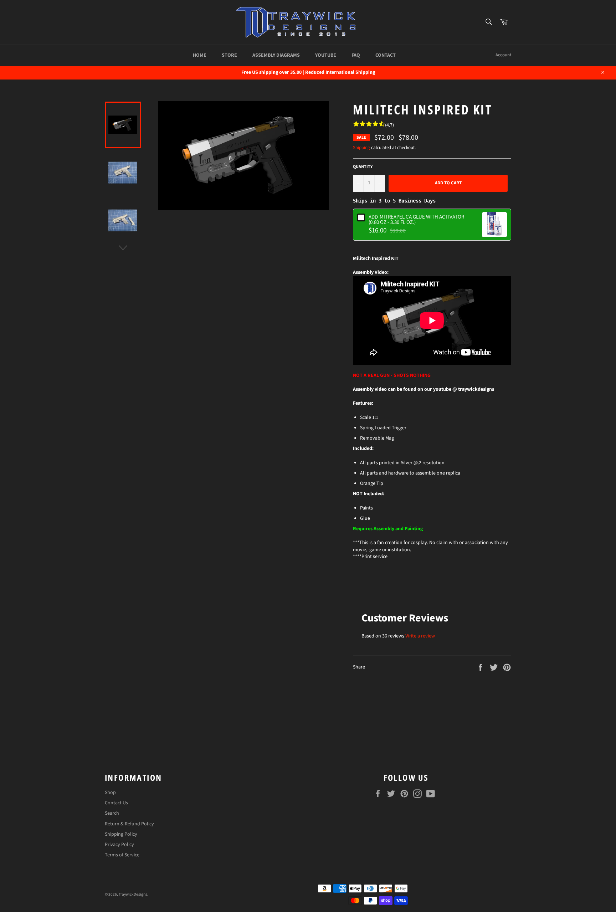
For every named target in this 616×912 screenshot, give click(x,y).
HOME (199, 55)
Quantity (363, 167)
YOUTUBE (325, 55)
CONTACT (385, 55)
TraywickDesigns (133, 894)
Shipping (361, 147)
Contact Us (116, 802)
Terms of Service (122, 855)
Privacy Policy (119, 844)
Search (112, 813)
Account (503, 55)
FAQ (355, 55)
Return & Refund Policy (129, 824)
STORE (229, 55)
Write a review (420, 636)
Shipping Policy (121, 834)
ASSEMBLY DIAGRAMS (276, 55)
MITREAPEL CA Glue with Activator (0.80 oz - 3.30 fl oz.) (416, 219)
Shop (110, 792)
